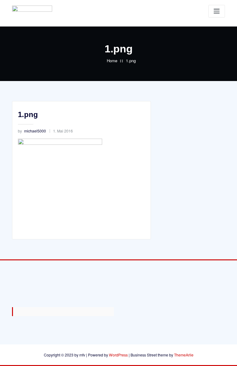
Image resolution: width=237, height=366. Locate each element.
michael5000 (32, 130)
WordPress (118, 354)
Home (112, 60)
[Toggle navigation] (216, 11)
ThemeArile (183, 354)
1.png (131, 60)
